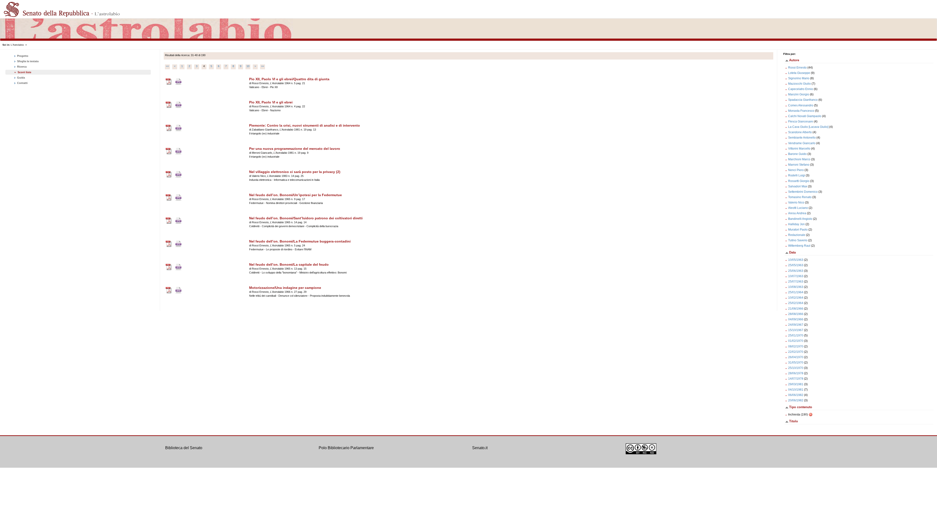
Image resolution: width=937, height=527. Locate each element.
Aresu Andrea (797, 213)
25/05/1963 (795, 265)
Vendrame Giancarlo (801, 143)
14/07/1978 (795, 378)
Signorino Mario (798, 78)
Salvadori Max (797, 186)
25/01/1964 (795, 292)
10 (247, 66)
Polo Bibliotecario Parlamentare (346, 448)
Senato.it (480, 448)
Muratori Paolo (798, 229)
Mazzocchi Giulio (799, 83)
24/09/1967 (795, 324)
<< (167, 66)
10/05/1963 (795, 260)
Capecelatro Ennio (800, 89)
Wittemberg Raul (799, 245)
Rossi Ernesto (797, 67)
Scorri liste (24, 72)
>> (262, 66)
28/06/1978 (795, 373)
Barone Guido (797, 154)
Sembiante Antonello (802, 137)
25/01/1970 (795, 335)
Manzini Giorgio (798, 94)
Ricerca (21, 66)
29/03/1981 (795, 384)
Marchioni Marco (799, 159)
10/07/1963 (795, 276)
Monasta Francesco (801, 110)
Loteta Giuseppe (799, 73)
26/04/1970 (795, 357)
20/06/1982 (795, 400)
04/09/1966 (795, 319)
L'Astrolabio (17, 44)
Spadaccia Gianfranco (803, 99)
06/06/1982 (795, 395)
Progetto (22, 55)
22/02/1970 (795, 352)
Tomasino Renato (800, 197)
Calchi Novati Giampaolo (804, 116)
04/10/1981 (795, 389)
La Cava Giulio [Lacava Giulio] (808, 127)
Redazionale (796, 235)
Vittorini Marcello (799, 148)
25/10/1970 (795, 368)
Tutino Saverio (797, 240)
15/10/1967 (795, 330)
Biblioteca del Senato (183, 448)
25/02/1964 (795, 303)
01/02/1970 (795, 341)
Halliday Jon (796, 224)
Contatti (22, 82)
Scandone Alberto (800, 132)
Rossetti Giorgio (798, 181)
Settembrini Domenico (803, 191)
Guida (20, 77)
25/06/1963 (795, 271)
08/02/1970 (795, 346)
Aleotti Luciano (798, 208)
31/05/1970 (795, 362)
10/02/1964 (795, 297)
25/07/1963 (795, 281)
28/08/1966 (795, 314)
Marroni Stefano (798, 164)
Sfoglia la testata (27, 61)
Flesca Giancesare (800, 121)
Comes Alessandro (800, 105)
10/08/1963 (795, 287)
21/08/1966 (795, 308)
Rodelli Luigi (796, 175)
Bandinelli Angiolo (800, 219)
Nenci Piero (796, 170)
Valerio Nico (796, 202)
